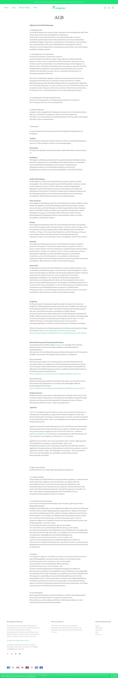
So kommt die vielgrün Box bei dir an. (18, 640)
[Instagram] (11, 654)
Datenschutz (99, 628)
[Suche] (109, 8)
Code (63, 436)
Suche (97, 626)
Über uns (98, 634)
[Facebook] (7, 654)
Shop (14, 7)
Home (6, 7)
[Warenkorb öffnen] (113, 8)
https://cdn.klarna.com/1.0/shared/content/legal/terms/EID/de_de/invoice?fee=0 (57, 388)
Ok (114, 675)
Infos (35, 7)
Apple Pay (33, 412)
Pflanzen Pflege (24, 7)
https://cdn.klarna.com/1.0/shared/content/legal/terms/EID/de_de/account (55, 374)
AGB (96, 632)
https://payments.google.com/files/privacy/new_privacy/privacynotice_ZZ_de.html (58, 333)
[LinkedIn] (19, 654)
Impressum (98, 630)
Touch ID (45, 434)
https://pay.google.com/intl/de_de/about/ (58, 330)
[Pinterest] (15, 654)
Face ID (35, 434)
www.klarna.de (59, 345)
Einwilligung (44, 675)
